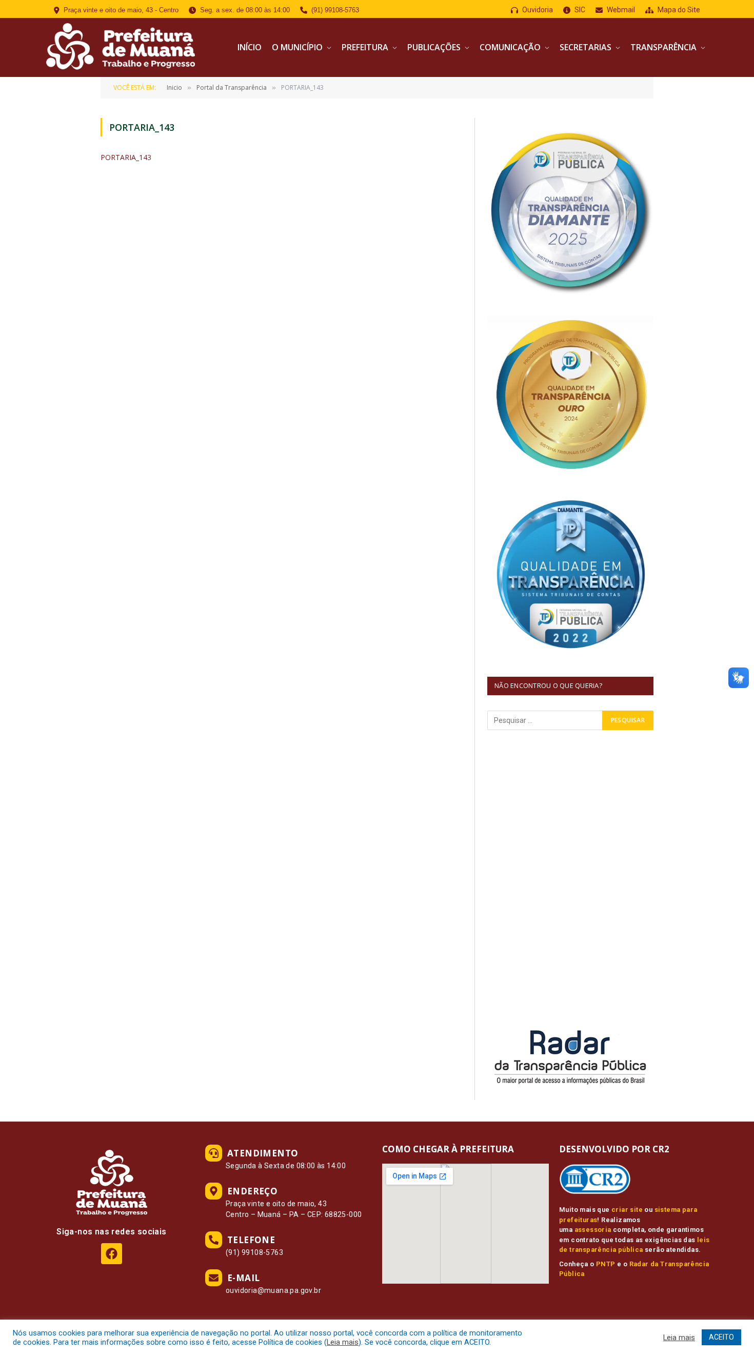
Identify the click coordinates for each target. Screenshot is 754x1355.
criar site (627, 1209)
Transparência (663, 47)
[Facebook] (111, 1253)
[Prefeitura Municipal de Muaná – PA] (119, 47)
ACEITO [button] (721, 1337)
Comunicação (510, 47)
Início (249, 47)
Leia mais (343, 1342)
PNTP (606, 1264)
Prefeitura (365, 47)
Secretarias (585, 47)
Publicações (434, 47)
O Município (297, 47)
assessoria (592, 1229)
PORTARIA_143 (126, 157)
